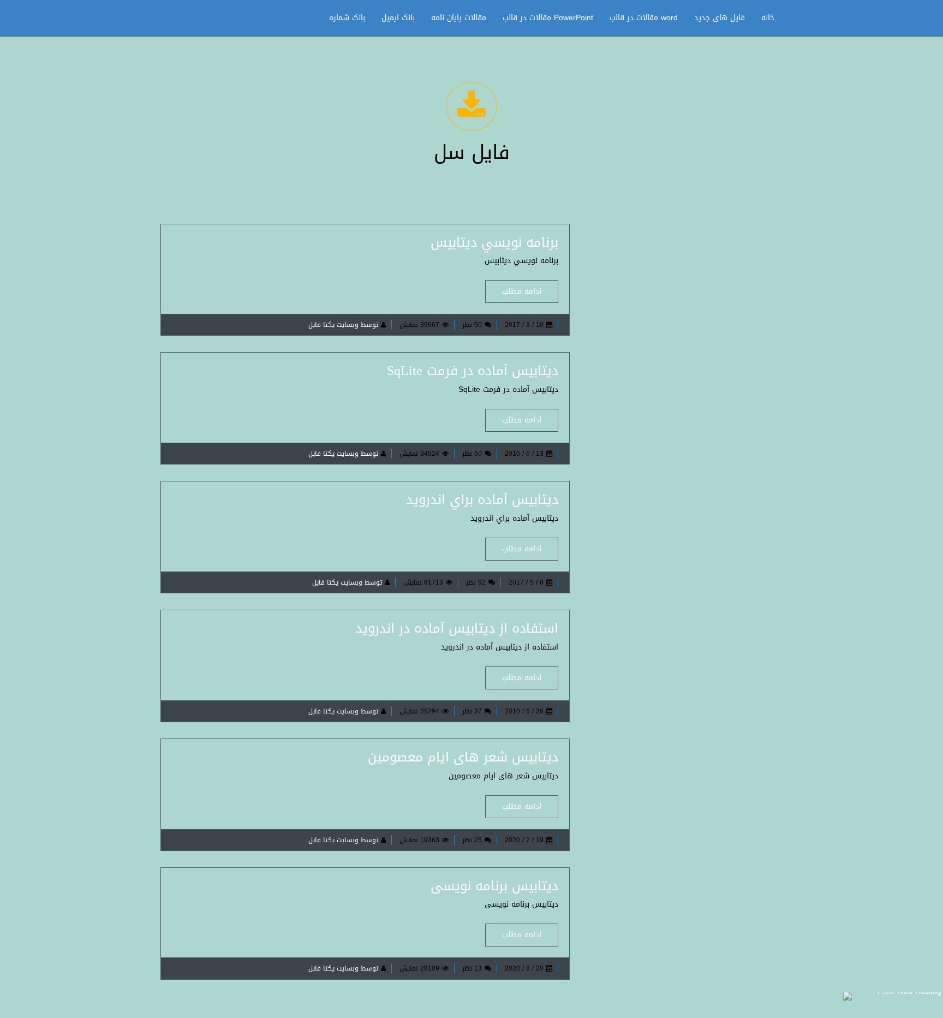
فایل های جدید (719, 17)
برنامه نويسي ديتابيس (494, 242)
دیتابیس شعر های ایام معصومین (463, 757)
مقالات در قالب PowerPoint (548, 17)
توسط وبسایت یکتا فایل (343, 325)
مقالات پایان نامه (458, 17)
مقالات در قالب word (644, 17)
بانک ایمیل (398, 17)
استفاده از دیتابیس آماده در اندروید (456, 628)
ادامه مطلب (521, 291)
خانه (767, 17)
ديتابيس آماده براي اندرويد (482, 499)
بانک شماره (347, 17)
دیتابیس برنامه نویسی (494, 885)
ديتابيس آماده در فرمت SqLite (472, 370)
